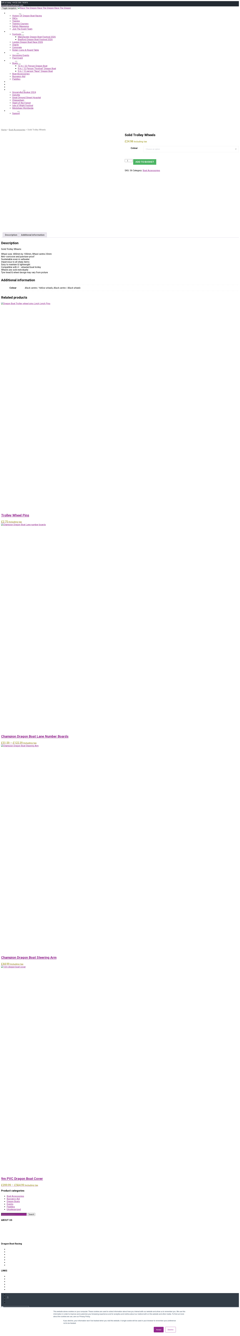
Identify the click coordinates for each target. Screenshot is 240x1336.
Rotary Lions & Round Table (25, 50)
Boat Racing (14, 31)
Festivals (17, 34)
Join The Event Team (22, 29)
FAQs (15, 18)
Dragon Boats (13, 1201)
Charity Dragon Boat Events (20, 1249)
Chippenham (18, 100)
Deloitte (16, 95)
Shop (11, 60)
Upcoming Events (20, 55)
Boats (15, 63)
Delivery (11, 1276)
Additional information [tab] (32, 235)
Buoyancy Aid (13, 1199)
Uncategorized (14, 1209)
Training (16, 21)
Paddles (11, 1206)
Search (31, 1214)
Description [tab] (11, 235)
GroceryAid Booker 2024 (24, 92)
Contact (12, 110)
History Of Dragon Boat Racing (27, 15)
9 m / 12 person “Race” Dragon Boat (35, 71)
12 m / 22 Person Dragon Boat (32, 66)
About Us (13, 13)
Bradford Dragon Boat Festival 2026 (35, 39)
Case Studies (15, 89)
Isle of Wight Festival (22, 105)
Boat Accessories (17, 129)
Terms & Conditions (16, 1289)
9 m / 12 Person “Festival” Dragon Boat (37, 68)
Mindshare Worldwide (22, 108)
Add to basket (144, 162)
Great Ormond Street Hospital (26, 97)
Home (4, 129)
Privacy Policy (14, 1287)
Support (16, 113)
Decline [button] (170, 1329)
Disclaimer (12, 1284)
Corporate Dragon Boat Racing (21, 1252)
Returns (10, 1279)
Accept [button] (158, 1329)
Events (10, 1204)
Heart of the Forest (21, 103)
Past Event (17, 58)
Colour (134, 148)
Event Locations (14, 1259)
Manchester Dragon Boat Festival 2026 (37, 37)
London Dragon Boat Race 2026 (27, 42)
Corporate (17, 47)
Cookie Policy (13, 1281)
